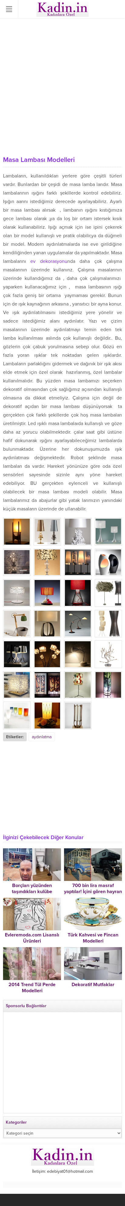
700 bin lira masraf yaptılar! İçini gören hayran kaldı (93, 891)
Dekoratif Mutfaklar (93, 985)
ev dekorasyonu (48, 261)
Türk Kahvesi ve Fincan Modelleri (93, 938)
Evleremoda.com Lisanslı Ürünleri (32, 938)
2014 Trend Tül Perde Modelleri (32, 988)
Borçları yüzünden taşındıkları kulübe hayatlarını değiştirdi (32, 891)
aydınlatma (42, 736)
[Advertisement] (62, 87)
